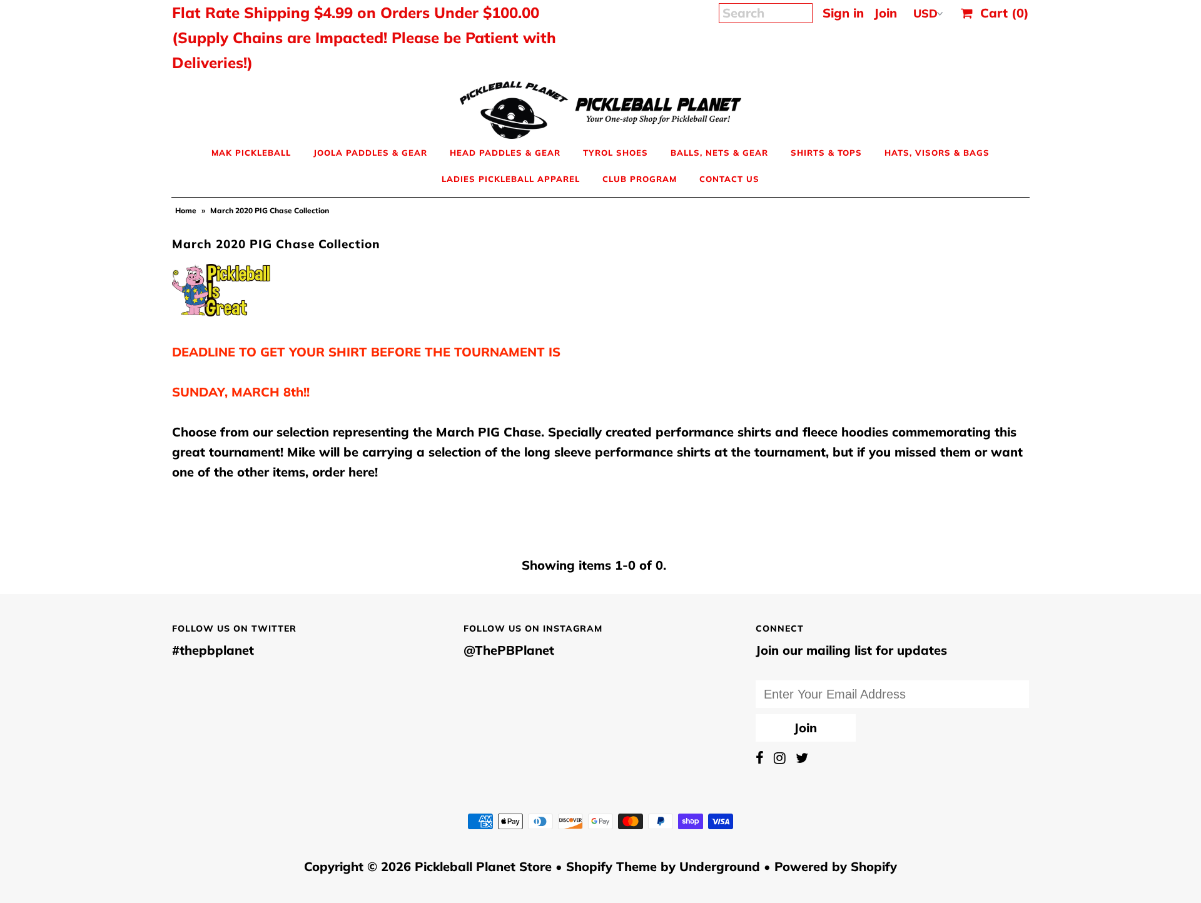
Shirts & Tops (826, 153)
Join (885, 13)
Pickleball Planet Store (483, 866)
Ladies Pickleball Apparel (511, 179)
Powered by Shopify (835, 866)
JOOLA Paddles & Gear (370, 153)
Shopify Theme (611, 866)
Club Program (639, 179)
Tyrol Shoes (615, 153)
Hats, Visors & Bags (937, 153)
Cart (1001, 13)
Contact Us (729, 179)
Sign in (843, 13)
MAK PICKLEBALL (251, 153)
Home (185, 210)
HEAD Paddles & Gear (505, 153)
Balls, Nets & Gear (719, 153)
